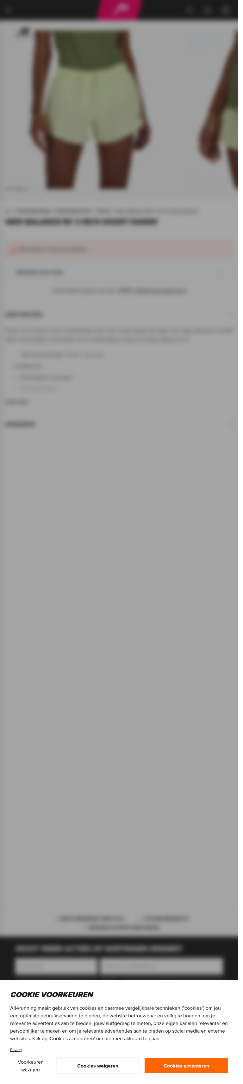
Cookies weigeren (97, 1065)
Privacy (16, 1050)
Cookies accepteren (186, 1065)
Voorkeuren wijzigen (31, 1065)
